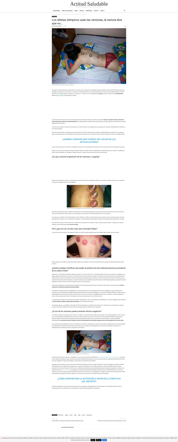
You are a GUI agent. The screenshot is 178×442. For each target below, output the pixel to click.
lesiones (70, 415)
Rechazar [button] (99, 440)
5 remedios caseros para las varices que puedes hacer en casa (111, 420)
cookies (5, 438)
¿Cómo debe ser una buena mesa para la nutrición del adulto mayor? (68, 420)
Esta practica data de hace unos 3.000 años (108, 357)
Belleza (82, 10)
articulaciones (60, 415)
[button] (124, 10)
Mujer (76, 10)
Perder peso (89, 10)
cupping (61, 95)
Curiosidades (56, 10)
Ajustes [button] (92, 440)
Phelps (75, 415)
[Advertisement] (89, 108)
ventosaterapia (65, 369)
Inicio (53, 14)
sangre (79, 415)
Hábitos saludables (67, 10)
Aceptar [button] (104, 440)
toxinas (83, 415)
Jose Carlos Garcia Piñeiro (56, 26)
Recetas (96, 10)
